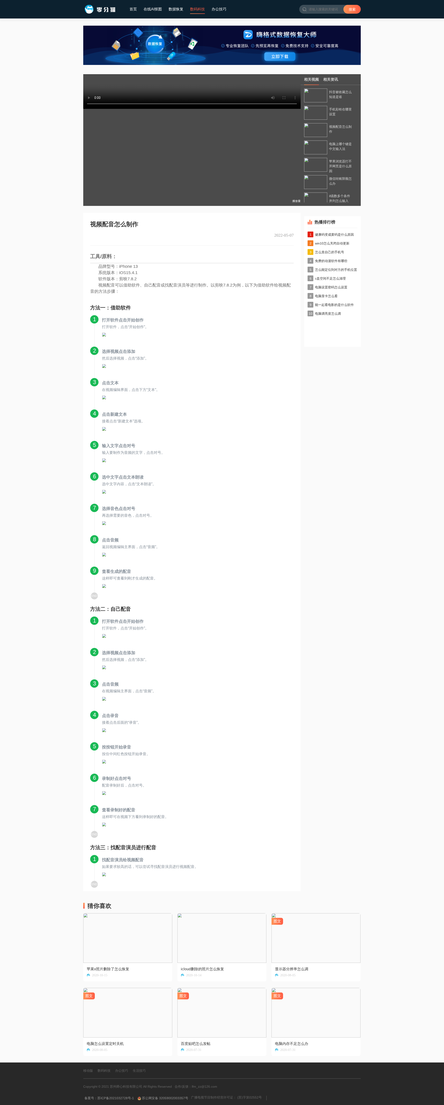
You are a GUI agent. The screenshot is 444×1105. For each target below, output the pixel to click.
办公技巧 (219, 9)
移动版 (88, 1070)
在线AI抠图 (153, 9)
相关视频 (311, 79)
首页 (133, 9)
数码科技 (197, 9)
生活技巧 (139, 1070)
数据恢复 (176, 9)
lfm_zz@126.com (204, 1086)
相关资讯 (330, 79)
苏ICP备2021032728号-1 (115, 1098)
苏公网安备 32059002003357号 (165, 1098)
